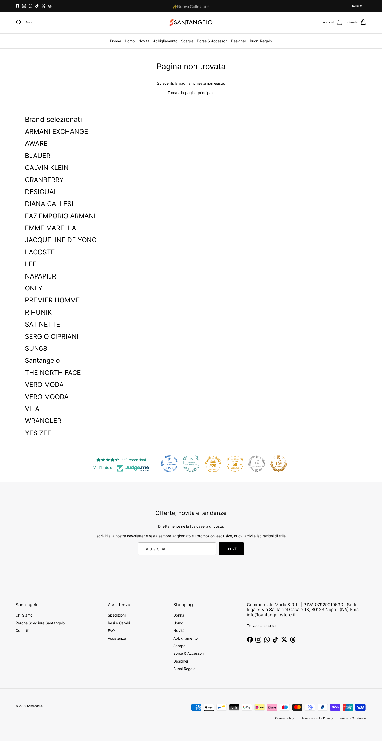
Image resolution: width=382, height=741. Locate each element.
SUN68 (36, 348)
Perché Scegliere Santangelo (40, 623)
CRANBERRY (44, 180)
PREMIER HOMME (52, 300)
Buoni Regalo (261, 41)
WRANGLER (43, 421)
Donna (115, 41)
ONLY (34, 288)
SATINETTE (42, 324)
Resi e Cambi (119, 623)
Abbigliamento (165, 41)
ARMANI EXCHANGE (56, 131)
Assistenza (117, 638)
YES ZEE (38, 433)
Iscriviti (231, 548)
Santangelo (42, 360)
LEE (30, 264)
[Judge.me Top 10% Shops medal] (278, 463)
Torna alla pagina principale (191, 92)
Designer (238, 41)
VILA (32, 409)
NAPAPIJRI (41, 276)
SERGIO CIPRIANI (51, 336)
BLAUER (37, 156)
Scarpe (187, 41)
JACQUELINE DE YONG (61, 240)
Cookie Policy (284, 718)
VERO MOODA (47, 397)
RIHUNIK (38, 312)
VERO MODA (44, 384)
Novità (143, 41)
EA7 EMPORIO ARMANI (60, 216)
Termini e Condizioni (352, 718)
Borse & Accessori (212, 41)
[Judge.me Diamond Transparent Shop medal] (169, 463)
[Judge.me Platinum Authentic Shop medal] (191, 463)
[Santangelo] (191, 22)
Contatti (22, 630)
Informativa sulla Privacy (316, 718)
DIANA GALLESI (49, 204)
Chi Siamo (24, 615)
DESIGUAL (41, 192)
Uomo (130, 41)
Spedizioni (117, 615)
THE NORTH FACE (53, 372)
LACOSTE (40, 252)
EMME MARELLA (50, 228)
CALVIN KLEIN (47, 167)
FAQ (111, 630)
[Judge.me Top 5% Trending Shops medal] (256, 463)
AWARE (36, 143)
